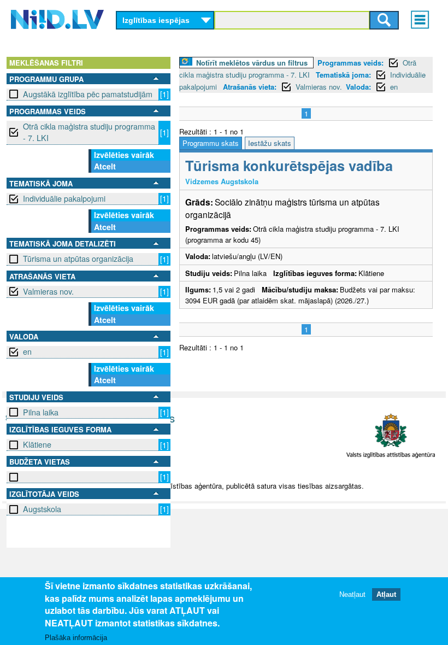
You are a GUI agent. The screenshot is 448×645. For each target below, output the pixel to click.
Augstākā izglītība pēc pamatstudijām (87, 94)
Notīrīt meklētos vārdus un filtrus (252, 62)
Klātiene (37, 444)
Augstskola (42, 508)
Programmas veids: (350, 62)
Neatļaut (352, 594)
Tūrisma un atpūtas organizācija (78, 258)
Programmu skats (210, 143)
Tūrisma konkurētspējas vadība (289, 165)
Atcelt (105, 166)
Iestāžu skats (269, 143)
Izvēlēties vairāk (124, 154)
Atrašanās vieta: (249, 86)
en (27, 351)
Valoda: (358, 86)
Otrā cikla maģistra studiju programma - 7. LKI (89, 132)
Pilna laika (40, 412)
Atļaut (386, 594)
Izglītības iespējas (156, 20)
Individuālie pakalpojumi (64, 198)
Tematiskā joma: (343, 74)
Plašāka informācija (76, 638)
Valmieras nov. (48, 291)
